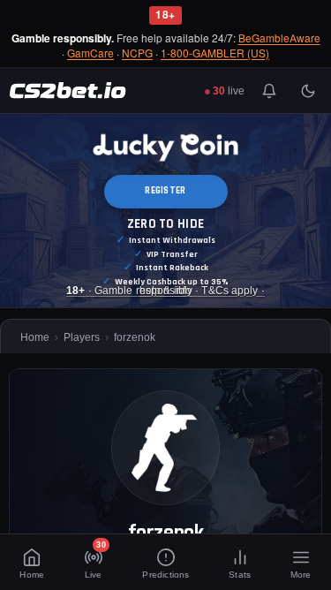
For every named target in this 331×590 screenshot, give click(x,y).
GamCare (90, 53)
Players (82, 337)
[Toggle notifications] (269, 91)
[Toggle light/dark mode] (308, 91)
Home (34, 337)
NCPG (137, 53)
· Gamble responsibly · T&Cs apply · (165, 290)
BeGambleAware (279, 38)
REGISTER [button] (165, 191)
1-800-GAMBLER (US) (215, 53)
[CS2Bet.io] (67, 91)
